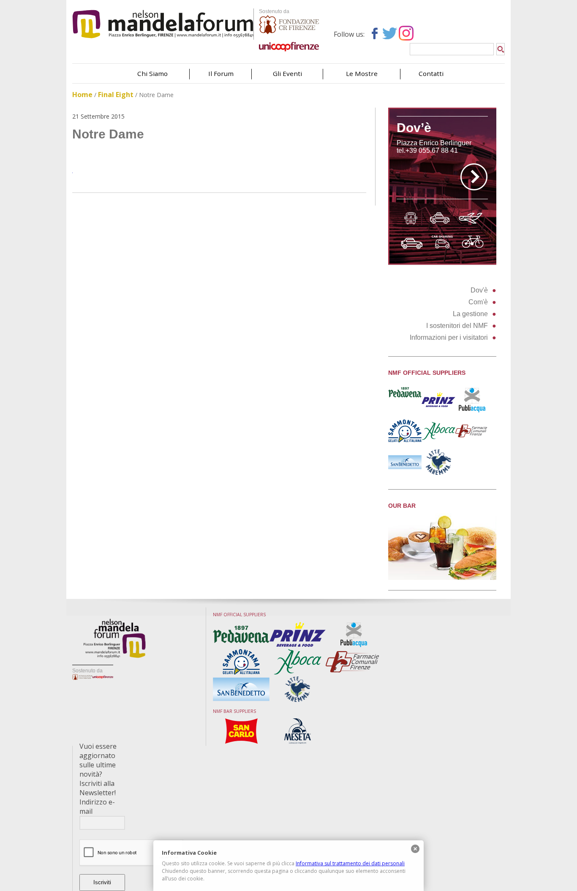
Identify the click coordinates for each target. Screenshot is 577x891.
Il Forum (221, 73)
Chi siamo (152, 73)
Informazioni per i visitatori (449, 337)
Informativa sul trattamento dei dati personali (350, 863)
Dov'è (479, 290)
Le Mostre (362, 73)
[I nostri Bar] (442, 577)
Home (82, 94)
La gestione (470, 313)
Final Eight (115, 94)
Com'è (478, 302)
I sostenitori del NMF (457, 325)
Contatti (431, 73)
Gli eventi (287, 73)
